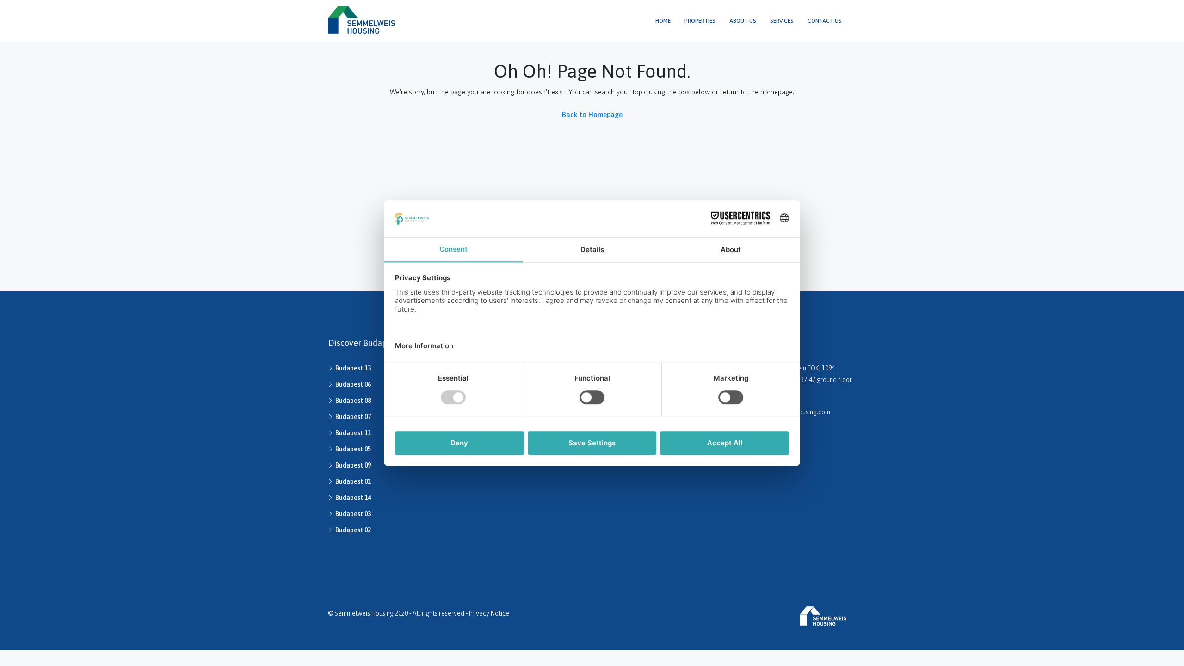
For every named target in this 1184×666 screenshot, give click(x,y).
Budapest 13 (353, 368)
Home (663, 21)
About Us (742, 21)
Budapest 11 (353, 433)
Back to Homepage (592, 114)
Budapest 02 (353, 530)
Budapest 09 (353, 465)
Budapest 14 (353, 497)
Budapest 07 (353, 416)
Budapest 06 (353, 384)
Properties (699, 21)
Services (782, 21)
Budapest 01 (353, 481)
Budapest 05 (353, 449)
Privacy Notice (489, 613)
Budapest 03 (353, 514)
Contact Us (825, 21)
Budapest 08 (353, 400)
